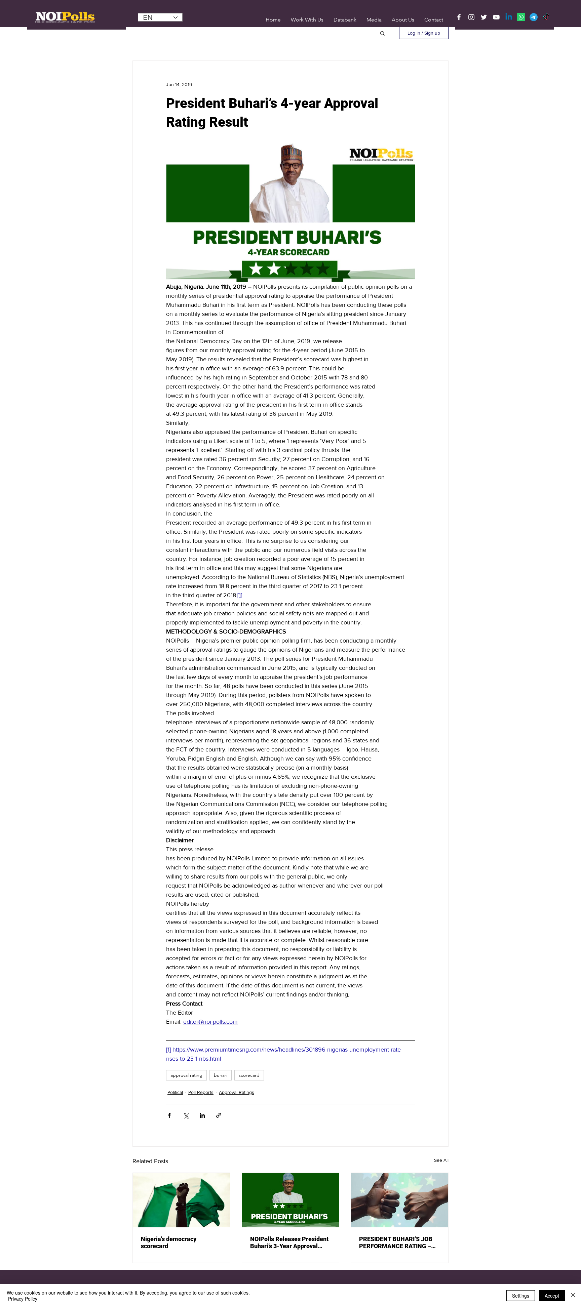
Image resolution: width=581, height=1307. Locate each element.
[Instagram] (471, 17)
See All (441, 1160)
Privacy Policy (22, 1298)
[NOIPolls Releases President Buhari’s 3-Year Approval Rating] (290, 1200)
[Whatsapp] (521, 17)
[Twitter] (484, 17)
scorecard (249, 1075)
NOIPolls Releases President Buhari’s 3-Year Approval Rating (289, 1242)
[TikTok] (546, 17)
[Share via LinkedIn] (202, 1115)
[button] (374, 19)
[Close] (573, 1296)
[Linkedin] (509, 17)
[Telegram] (534, 17)
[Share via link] (219, 1115)
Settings (520, 1295)
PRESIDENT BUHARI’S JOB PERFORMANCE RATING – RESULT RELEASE (395, 1242)
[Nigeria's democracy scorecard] (181, 1200)
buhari (220, 1075)
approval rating (186, 1075)
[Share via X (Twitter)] (186, 1115)
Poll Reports (201, 1092)
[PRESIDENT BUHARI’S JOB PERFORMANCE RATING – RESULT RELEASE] (399, 1200)
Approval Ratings (236, 1092)
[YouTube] (496, 17)
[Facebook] (459, 17)
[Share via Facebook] (169, 1115)
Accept (552, 1295)
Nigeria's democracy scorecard (168, 1242)
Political (175, 1092)
